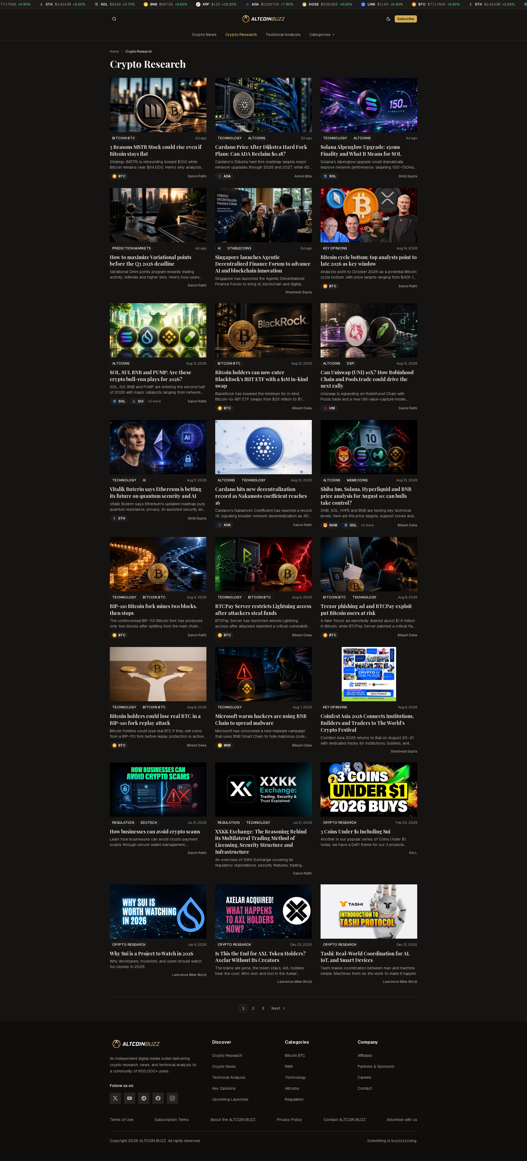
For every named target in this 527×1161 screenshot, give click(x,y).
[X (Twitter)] (115, 1098)
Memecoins (357, 480)
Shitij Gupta (408, 176)
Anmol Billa (303, 176)
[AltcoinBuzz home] (263, 19)
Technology (230, 138)
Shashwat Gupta (298, 292)
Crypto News (204, 34)
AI (219, 248)
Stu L (413, 853)
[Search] (114, 19)
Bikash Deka (302, 408)
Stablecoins (239, 248)
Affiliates (365, 1055)
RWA (289, 1066)
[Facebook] (158, 1098)
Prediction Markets (131, 248)
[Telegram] (143, 1098)
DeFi (350, 363)
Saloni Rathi (197, 176)
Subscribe (405, 18)
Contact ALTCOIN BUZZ (345, 1119)
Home (114, 51)
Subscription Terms (172, 1119)
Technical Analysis (283, 34)
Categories (319, 34)
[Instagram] (172, 1098)
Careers (364, 1077)
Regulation (123, 823)
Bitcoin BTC (123, 138)
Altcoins (256, 138)
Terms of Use (121, 1119)
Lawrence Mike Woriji (189, 975)
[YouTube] (129, 1098)
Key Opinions (335, 248)
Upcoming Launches (230, 1099)
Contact (365, 1088)
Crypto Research (241, 34)
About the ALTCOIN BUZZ (233, 1119)
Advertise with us (402, 1119)
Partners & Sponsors (376, 1066)
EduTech (149, 823)
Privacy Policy (289, 1119)
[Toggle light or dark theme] (388, 19)
